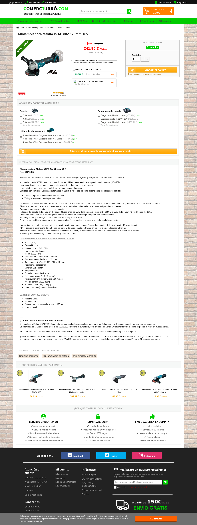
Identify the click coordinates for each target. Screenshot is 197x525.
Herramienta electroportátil (32, 28)
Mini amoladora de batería (56, 356)
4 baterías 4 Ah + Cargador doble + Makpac (42, 139)
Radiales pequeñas (28, 356)
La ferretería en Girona (35, 510)
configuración (37, 521)
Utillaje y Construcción (105, 21)
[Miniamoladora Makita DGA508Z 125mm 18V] (41, 90)
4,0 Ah (26, 119)
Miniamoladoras (63, 28)
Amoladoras (50, 28)
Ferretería (146, 21)
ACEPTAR (156, 518)
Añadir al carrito (155, 70)
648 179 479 (50, 2)
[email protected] (33, 486)
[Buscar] (129, 11)
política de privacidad (137, 487)
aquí (67, 519)
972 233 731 (34, 2)
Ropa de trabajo (62, 21)
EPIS (81, 21)
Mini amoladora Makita (84, 356)
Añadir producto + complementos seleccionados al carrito (101, 151)
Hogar (128, 21)
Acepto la (132, 487)
